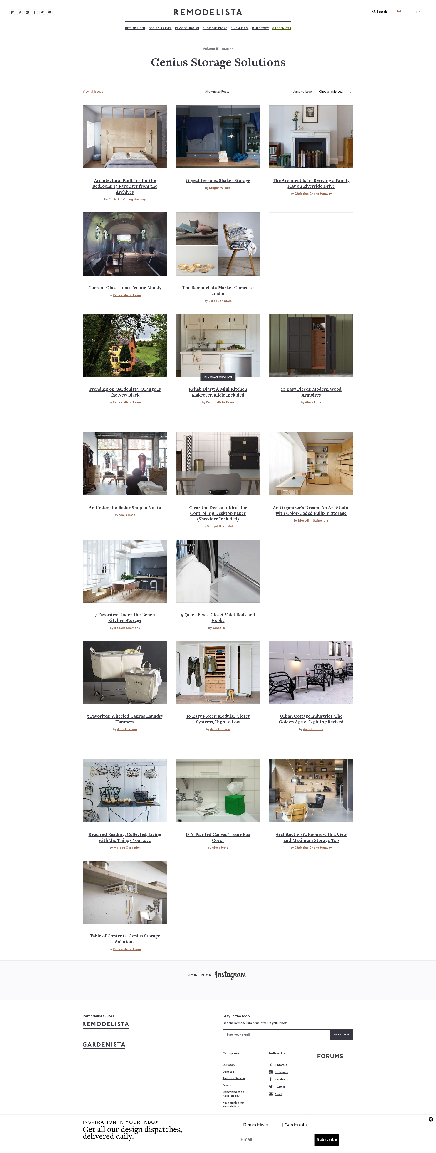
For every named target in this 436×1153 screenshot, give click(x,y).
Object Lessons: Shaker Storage (218, 181)
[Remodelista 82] (35, 12)
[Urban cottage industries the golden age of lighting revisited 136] (311, 672)
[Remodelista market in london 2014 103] (218, 244)
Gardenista (281, 28)
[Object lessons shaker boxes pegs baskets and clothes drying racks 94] (218, 136)
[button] (378, 12)
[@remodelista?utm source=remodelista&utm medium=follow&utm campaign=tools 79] (12, 12)
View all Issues (93, 91)
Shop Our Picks (215, 28)
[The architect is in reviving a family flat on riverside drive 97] (311, 136)
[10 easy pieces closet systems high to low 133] (218, 672)
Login (415, 11)
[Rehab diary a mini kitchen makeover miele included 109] (218, 345)
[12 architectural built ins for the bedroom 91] (125, 136)
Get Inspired (135, 28)
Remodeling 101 (187, 28)
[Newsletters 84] (50, 12)
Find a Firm (239, 28)
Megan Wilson (220, 188)
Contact (228, 1071)
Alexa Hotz (313, 402)
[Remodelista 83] (42, 12)
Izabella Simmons (127, 628)
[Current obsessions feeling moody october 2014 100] (125, 244)
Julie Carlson (127, 729)
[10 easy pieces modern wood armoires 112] (311, 345)
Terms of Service (234, 1078)
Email (278, 1094)
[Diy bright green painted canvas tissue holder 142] (218, 790)
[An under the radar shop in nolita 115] (125, 463)
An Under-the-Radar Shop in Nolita (125, 508)
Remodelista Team (127, 295)
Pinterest (281, 1065)
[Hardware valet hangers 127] (218, 571)
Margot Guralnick (220, 526)
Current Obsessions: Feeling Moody (124, 288)
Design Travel (160, 28)
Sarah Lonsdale (220, 301)
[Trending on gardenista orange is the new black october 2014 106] (125, 345)
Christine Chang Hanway (127, 199)
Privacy (227, 1085)
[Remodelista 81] (27, 12)
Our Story (260, 28)
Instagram (281, 1072)
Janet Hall (220, 628)
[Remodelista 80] (20, 12)
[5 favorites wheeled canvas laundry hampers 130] (125, 672)
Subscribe (327, 1139)
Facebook (281, 1079)
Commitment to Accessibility (233, 1094)
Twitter (280, 1087)
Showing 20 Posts (217, 91)
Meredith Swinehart (313, 520)
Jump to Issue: (302, 91)
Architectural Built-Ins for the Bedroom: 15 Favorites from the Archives (124, 187)
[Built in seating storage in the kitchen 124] (125, 571)
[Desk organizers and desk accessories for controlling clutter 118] (218, 463)
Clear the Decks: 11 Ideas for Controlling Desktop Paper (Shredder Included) (218, 514)
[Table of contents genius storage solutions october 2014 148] (125, 892)
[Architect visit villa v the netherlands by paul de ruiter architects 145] (311, 790)
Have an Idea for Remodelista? (233, 1104)
